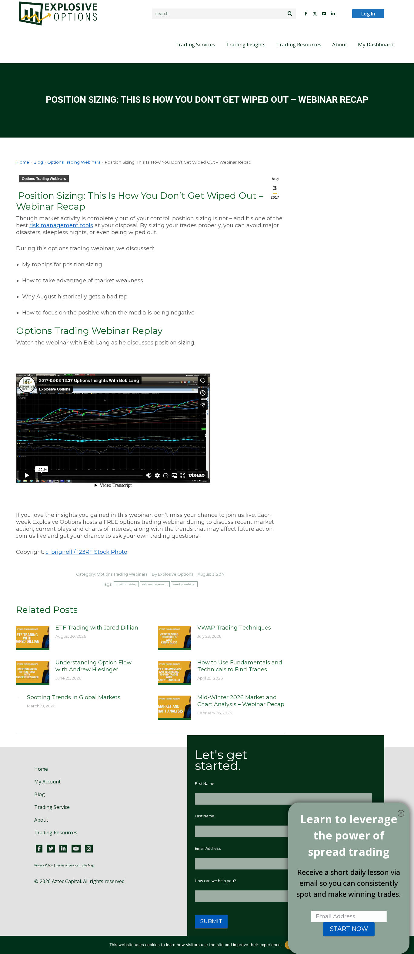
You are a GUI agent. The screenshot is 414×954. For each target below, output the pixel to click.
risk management (155, 584)
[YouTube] (76, 849)
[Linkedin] (63, 849)
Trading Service (52, 807)
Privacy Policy (43, 865)
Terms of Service (67, 865)
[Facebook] (39, 849)
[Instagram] (89, 849)
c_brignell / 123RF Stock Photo (86, 552)
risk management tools (61, 225)
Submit (211, 921)
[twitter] (51, 849)
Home (22, 162)
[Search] (289, 13)
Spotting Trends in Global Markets (73, 697)
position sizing (126, 584)
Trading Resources (55, 832)
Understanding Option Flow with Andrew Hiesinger (93, 666)
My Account (47, 781)
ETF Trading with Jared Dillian (96, 627)
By (172, 574)
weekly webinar (184, 584)
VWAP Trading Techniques (234, 627)
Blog (38, 162)
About (41, 819)
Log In (368, 13)
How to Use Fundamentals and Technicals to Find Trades (239, 666)
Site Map (88, 865)
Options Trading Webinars (73, 162)
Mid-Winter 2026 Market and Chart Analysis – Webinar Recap (240, 701)
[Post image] (32, 638)
